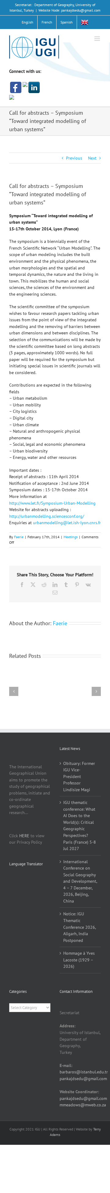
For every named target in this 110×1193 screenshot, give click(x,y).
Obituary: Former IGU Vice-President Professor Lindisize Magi (79, 776)
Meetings (71, 537)
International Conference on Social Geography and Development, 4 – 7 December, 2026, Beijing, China (80, 881)
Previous (74, 158)
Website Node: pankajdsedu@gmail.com (69, 10)
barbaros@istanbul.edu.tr (84, 1072)
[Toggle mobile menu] (97, 38)
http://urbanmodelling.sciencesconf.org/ (46, 516)
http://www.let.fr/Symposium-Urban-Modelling (52, 503)
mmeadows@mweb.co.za (83, 1105)
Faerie (19, 537)
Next (92, 158)
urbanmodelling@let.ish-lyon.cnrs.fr (67, 522)
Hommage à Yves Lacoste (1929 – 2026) (79, 959)
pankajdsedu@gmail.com (83, 1078)
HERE (24, 835)
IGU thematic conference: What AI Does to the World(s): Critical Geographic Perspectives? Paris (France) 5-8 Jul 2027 (79, 825)
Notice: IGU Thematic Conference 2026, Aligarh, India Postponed (79, 927)
